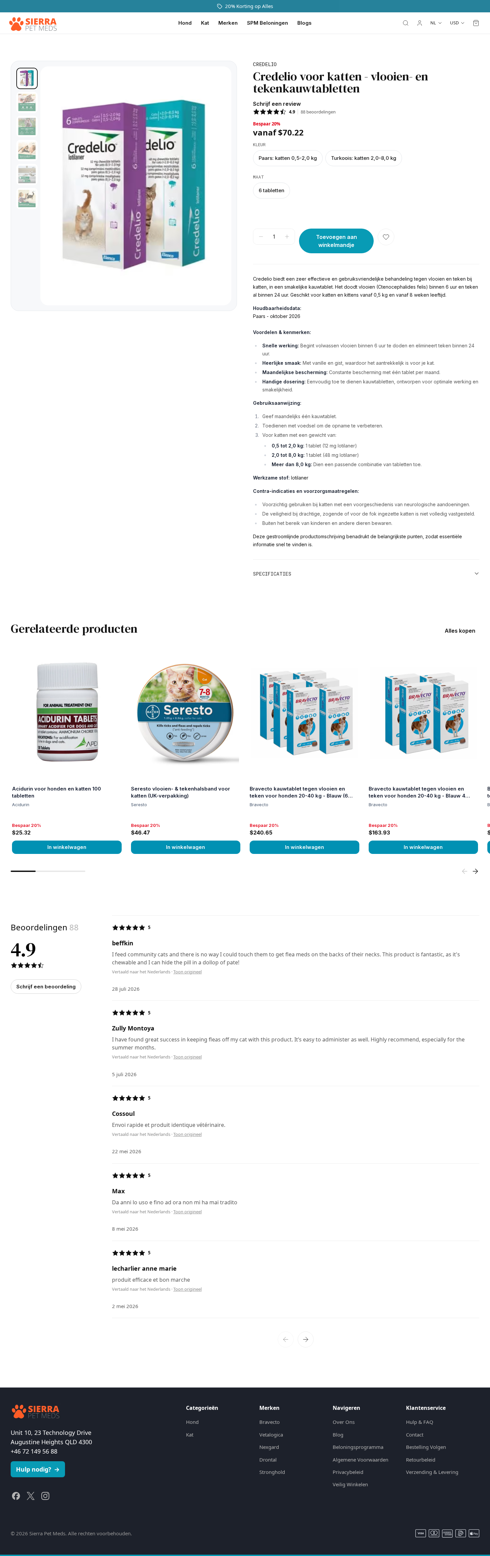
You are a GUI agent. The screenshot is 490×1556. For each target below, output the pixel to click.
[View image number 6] (27, 198)
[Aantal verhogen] (287, 236)
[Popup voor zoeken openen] (406, 23)
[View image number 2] (27, 102)
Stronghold (272, 1472)
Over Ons (344, 1422)
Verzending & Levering (432, 1472)
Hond (185, 23)
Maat (258, 177)
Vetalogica (271, 1434)
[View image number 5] (27, 174)
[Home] (33, 23)
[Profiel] (420, 23)
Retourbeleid (420, 1459)
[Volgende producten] (475, 871)
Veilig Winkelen (350, 1484)
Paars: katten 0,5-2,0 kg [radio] (288, 158)
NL (433, 23)
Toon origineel (187, 972)
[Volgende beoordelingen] (306, 1339)
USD (454, 23)
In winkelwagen (66, 847)
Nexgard (269, 1447)
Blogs (304, 23)
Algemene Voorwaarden (360, 1459)
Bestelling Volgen (426, 1447)
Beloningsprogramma (358, 1447)
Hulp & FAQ (419, 1422)
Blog (338, 1434)
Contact (414, 1434)
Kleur (259, 144)
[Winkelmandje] (476, 23)
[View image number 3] (27, 126)
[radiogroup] (366, 158)
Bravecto (269, 1422)
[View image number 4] (27, 150)
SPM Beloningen (267, 23)
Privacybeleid (348, 1472)
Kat (205, 23)
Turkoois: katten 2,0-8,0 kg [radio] (363, 158)
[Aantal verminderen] (261, 236)
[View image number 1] (27, 78)
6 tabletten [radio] (271, 190)
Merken (228, 23)
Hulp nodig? (38, 1469)
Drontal (268, 1459)
